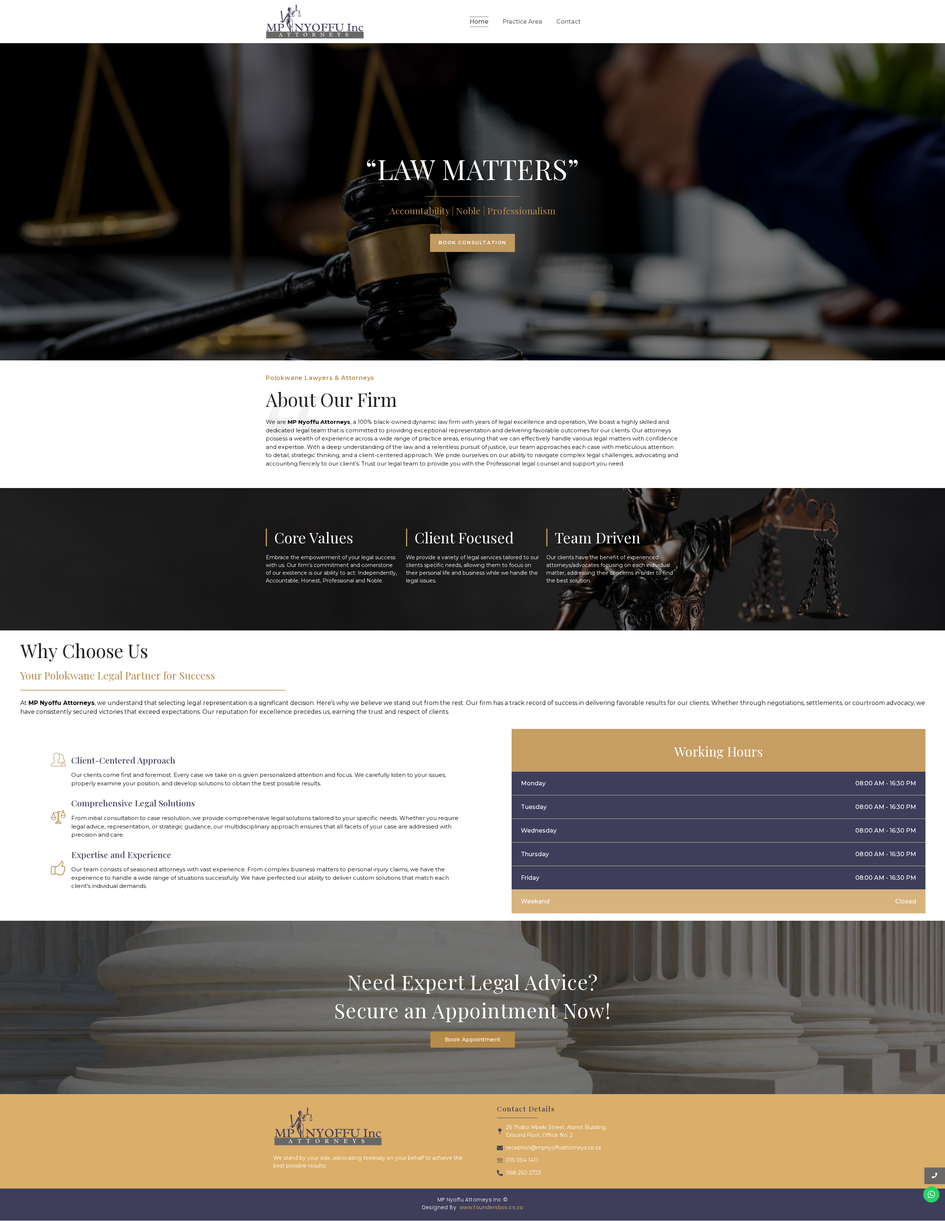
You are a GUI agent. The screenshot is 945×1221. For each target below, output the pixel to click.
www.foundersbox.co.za (491, 1207)
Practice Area (522, 21)
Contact (568, 21)
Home (479, 21)
